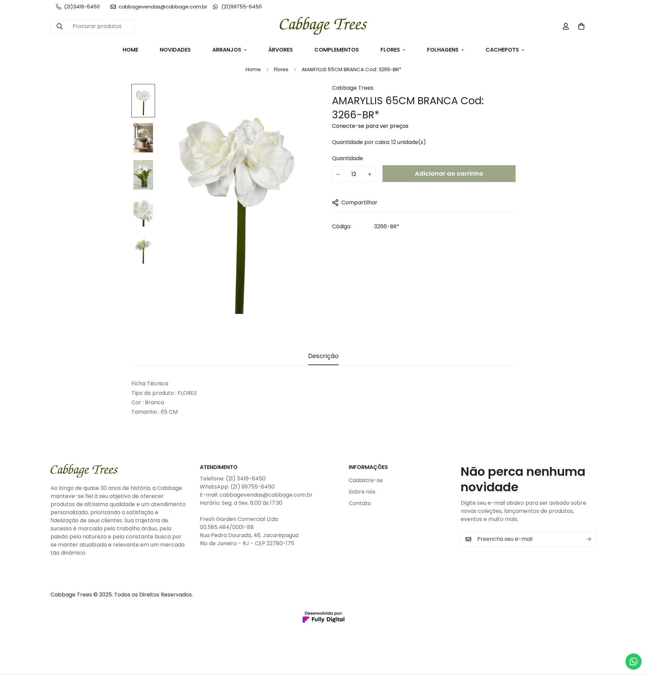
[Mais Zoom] (300, 98)
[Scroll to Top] (634, 638)
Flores (390, 50)
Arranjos (226, 50)
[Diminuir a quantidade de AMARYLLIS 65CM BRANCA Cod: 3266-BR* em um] (338, 174)
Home (130, 50)
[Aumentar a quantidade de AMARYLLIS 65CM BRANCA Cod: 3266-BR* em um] (369, 174)
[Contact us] (633, 661)
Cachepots (502, 50)
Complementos (336, 50)
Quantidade (347, 158)
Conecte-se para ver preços (370, 126)
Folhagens (443, 50)
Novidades (175, 50)
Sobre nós (362, 492)
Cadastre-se (366, 480)
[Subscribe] (589, 539)
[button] (581, 26)
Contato (360, 503)
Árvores (280, 50)
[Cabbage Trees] (323, 26)
